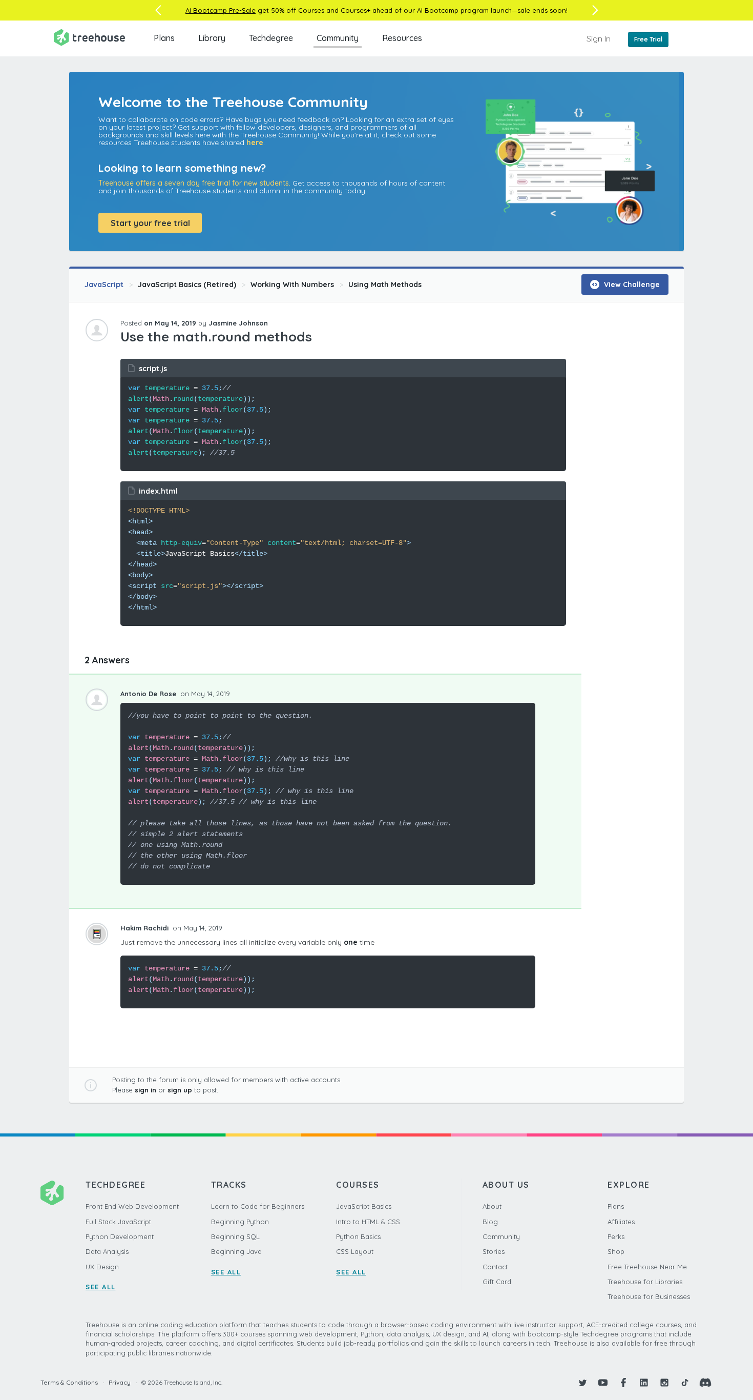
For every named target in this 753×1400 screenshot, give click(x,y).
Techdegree (271, 38)
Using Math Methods (385, 284)
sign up (180, 1090)
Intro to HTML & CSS (368, 1222)
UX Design (102, 1267)
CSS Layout (354, 1251)
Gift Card (497, 1281)
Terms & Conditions (69, 1382)
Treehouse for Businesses (649, 1296)
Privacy (120, 1382)
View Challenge (631, 284)
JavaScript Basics (363, 1206)
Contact (495, 1267)
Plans (164, 38)
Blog (490, 1222)
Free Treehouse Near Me (647, 1267)
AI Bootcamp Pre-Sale (220, 10)
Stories (494, 1251)
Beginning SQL (235, 1236)
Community (338, 38)
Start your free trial (150, 223)
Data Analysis (107, 1251)
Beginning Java (236, 1251)
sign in (145, 1090)
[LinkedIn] (644, 1382)
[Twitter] (582, 1382)
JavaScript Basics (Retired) (187, 284)
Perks (616, 1236)
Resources (402, 38)
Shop (616, 1251)
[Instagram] (664, 1382)
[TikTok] (685, 1382)
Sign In (599, 38)
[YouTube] (603, 1382)
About (492, 1206)
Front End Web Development (132, 1206)
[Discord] (705, 1382)
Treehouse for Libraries (645, 1281)
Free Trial (648, 39)
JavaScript (104, 284)
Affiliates (621, 1222)
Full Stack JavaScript (118, 1222)
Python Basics (358, 1236)
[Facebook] (623, 1382)
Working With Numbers (292, 284)
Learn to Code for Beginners (257, 1206)
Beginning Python (240, 1222)
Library (211, 38)
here (254, 142)
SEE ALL (101, 1287)
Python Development (120, 1236)
